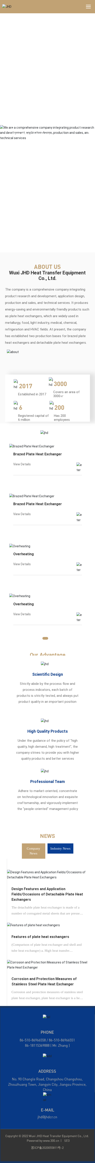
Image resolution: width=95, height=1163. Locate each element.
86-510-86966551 (62, 1040)
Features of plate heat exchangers (40, 937)
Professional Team (47, 781)
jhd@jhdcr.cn (47, 1117)
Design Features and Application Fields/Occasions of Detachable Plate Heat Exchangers (47, 894)
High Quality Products (47, 731)
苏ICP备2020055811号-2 (47, 1147)
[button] (89, 131)
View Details (22, 464)
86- (27, 1045)
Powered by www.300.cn (43, 1140)
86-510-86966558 (33, 1040)
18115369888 (39, 1045)
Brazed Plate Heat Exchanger (37, 454)
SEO (67, 1140)
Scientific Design (47, 674)
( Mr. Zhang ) (59, 1045)
